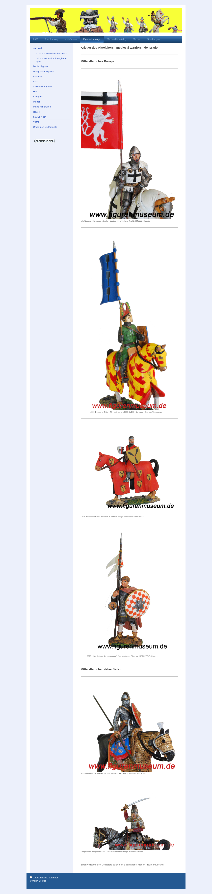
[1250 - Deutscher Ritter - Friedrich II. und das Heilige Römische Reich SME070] (129, 469)
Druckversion (40, 877)
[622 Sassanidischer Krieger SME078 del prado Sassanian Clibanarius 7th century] (129, 726)
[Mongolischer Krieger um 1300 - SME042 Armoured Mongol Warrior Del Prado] (129, 817)
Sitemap (53, 877)
